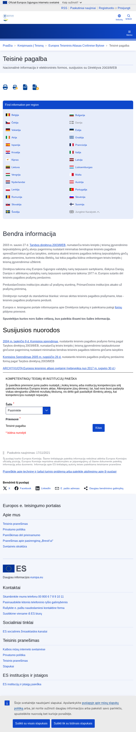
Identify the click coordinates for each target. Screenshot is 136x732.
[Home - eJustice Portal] (8, 17)
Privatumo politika (14, 529)
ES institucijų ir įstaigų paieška (22, 684)
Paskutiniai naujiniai (83, 8)
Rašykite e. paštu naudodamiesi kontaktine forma (33, 607)
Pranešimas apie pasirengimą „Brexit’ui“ (28, 540)
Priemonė (12, 419)
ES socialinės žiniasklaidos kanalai (25, 631)
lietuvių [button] (119, 19)
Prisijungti (124, 8)
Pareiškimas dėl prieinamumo (21, 535)
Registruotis (106, 8)
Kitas (98, 427)
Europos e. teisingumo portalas (32, 505)
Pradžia (8, 45)
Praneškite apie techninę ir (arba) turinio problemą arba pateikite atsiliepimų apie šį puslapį (60, 471)
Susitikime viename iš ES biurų (22, 613)
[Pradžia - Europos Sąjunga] (14, 568)
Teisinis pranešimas (15, 523)
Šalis (9, 404)
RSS (64, 8)
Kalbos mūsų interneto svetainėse (24, 649)
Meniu (129, 35)
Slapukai (8, 666)
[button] (7, 488)
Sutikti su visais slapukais (31, 723)
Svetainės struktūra (15, 546)
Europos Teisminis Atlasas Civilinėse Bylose (76, 45)
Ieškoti (129, 19)
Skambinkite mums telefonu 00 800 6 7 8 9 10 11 (33, 596)
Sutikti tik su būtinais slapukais (73, 723)
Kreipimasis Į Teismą (31, 45)
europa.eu (36, 577)
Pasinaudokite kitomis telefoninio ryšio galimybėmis (35, 602)
